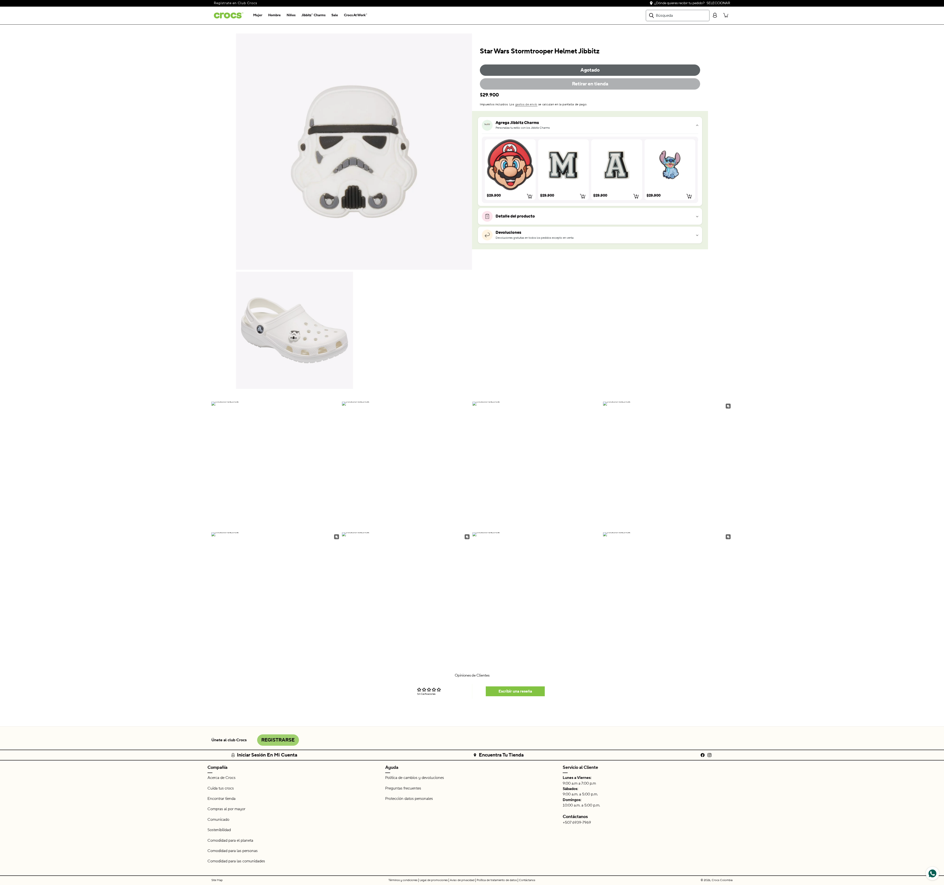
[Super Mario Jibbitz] (510, 164)
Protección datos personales (409, 798)
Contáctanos (575, 817)
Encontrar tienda (221, 798)
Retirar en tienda (590, 84)
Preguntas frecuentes (403, 788)
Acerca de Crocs (221, 777)
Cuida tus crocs (220, 788)
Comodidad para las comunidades (236, 861)
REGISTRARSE (278, 740)
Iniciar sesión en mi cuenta (267, 755)
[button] (257, 15)
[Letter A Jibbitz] (616, 164)
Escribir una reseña (515, 691)
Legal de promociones (434, 880)
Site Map (217, 880)
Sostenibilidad (219, 829)
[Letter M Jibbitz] (563, 164)
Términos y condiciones (402, 880)
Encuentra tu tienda (501, 755)
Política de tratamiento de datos (497, 880)
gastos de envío (526, 104)
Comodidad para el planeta (230, 840)
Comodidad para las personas (232, 850)
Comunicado (218, 819)
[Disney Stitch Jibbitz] (670, 164)
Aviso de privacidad (462, 880)
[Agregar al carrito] (530, 196)
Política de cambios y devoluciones (414, 777)
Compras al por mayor (226, 808)
